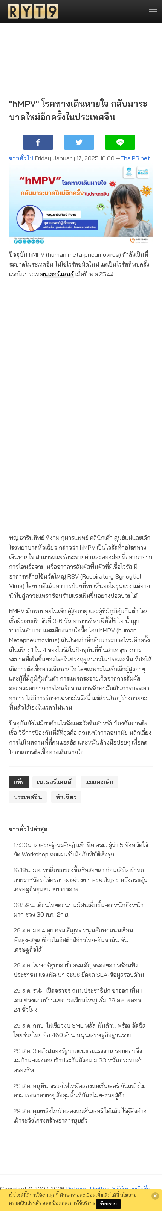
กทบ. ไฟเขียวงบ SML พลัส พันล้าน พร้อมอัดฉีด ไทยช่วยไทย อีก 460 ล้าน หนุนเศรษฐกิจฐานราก (80, 1030)
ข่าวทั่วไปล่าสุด (28, 829)
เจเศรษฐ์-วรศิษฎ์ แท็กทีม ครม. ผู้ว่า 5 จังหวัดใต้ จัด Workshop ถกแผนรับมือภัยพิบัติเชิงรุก (81, 849)
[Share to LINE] (120, 142)
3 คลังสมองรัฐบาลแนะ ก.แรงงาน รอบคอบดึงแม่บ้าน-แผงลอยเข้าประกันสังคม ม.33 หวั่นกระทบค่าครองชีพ (78, 1060)
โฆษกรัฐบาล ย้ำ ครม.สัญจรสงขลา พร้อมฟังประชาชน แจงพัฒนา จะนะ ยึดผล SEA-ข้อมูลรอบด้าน (79, 970)
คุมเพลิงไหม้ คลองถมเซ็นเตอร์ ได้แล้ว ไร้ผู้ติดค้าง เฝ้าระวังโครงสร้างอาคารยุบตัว (80, 1115)
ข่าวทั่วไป (21, 158)
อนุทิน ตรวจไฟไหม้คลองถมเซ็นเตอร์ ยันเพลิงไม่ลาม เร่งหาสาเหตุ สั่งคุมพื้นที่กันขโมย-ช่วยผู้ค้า (80, 1090)
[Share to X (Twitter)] (79, 142)
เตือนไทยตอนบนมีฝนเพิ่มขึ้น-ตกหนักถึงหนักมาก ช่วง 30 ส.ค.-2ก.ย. (79, 910)
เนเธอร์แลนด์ (58, 274)
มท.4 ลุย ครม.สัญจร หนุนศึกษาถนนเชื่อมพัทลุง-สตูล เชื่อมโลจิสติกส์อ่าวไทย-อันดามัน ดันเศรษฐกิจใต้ (73, 939)
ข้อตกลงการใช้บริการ (73, 1203)
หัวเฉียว (66, 797)
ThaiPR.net (135, 158)
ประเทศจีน (28, 797)
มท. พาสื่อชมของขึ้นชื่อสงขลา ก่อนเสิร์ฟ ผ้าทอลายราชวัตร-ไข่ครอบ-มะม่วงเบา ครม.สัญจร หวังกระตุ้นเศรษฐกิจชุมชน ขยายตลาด (81, 879)
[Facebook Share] (38, 142)
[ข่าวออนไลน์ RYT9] (30, 11)
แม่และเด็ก (99, 782)
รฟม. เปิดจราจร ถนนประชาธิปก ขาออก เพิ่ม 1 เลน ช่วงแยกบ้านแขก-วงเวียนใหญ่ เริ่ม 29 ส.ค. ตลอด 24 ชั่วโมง (78, 1000)
